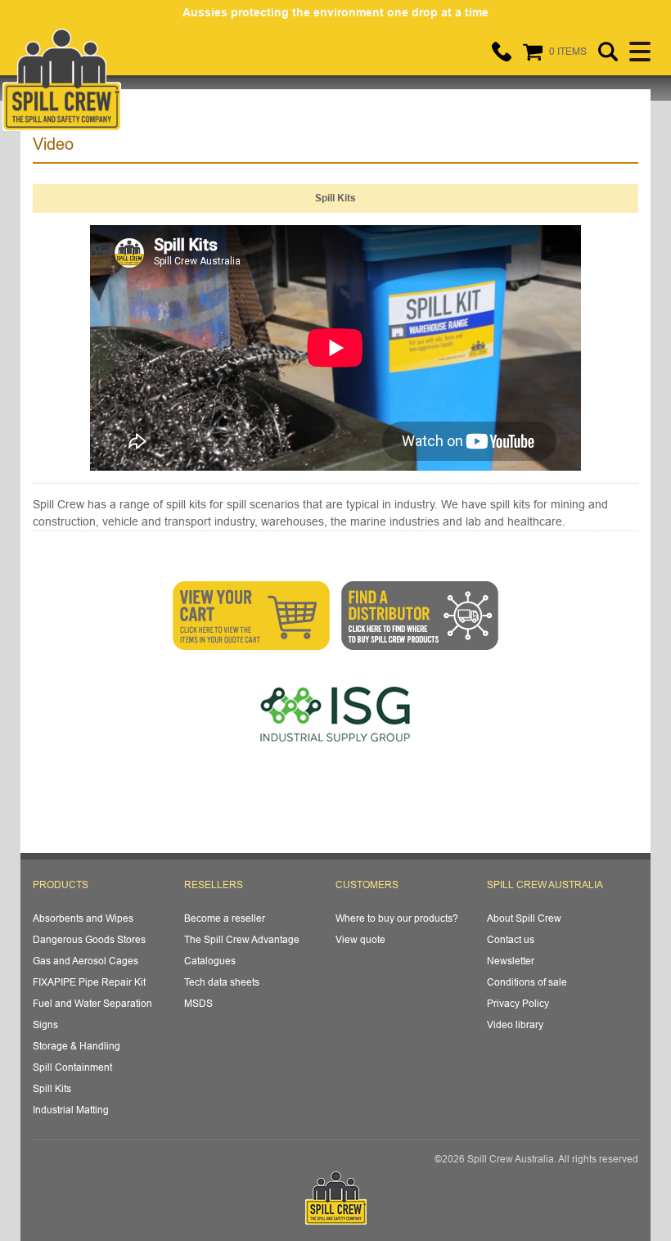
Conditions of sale (527, 982)
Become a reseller (224, 918)
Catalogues (210, 960)
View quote (360, 939)
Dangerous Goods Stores (89, 939)
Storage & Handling (76, 1046)
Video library (515, 1024)
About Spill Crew (524, 918)
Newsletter (510, 960)
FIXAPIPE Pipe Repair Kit (89, 982)
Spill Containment (72, 1067)
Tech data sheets (221, 982)
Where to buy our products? (397, 918)
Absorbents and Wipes (83, 918)
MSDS (198, 1003)
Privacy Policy (518, 1003)
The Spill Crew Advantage (241, 939)
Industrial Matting (71, 1109)
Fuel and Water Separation (92, 1003)
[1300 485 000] (501, 51)
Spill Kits (52, 1088)
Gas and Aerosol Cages (85, 960)
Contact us (510, 939)
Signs (45, 1024)
